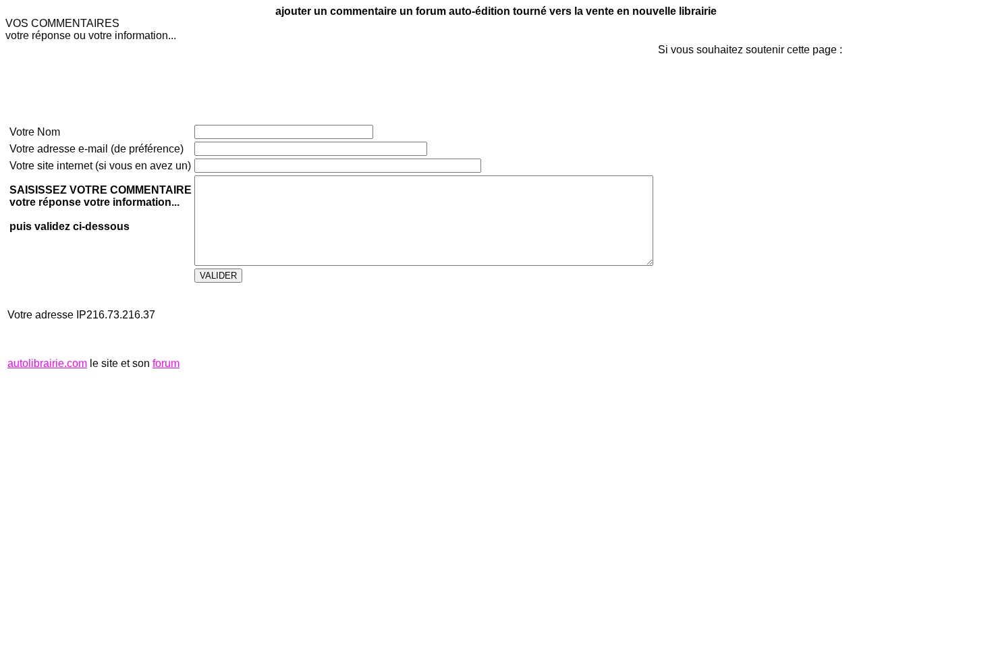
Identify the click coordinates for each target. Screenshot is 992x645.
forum (166, 363)
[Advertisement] (698, 282)
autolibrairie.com (47, 363)
